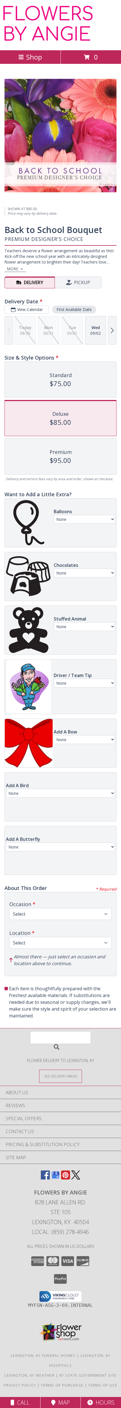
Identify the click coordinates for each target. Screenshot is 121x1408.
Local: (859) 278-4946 (60, 1232)
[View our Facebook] (45, 1177)
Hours (104, 1402)
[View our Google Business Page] (55, 1177)
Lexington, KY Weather (30, 1375)
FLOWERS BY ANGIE (48, 24)
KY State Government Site (87, 1375)
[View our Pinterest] (65, 1177)
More (12, 268)
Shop (34, 57)
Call (22, 1402)
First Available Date (74, 309)
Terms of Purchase (62, 1385)
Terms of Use (102, 1385)
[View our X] (75, 1177)
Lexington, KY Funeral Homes (43, 1355)
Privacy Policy (20, 1385)
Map (62, 1402)
